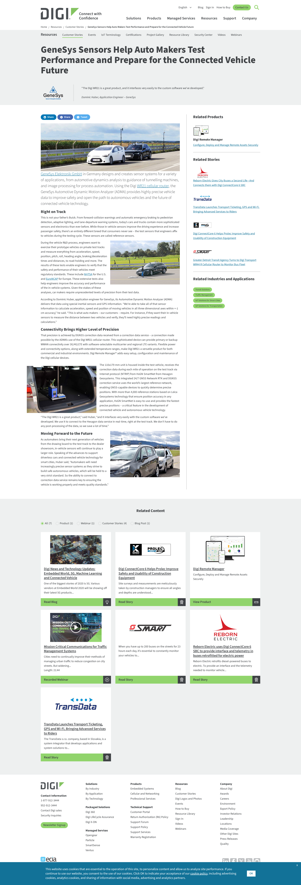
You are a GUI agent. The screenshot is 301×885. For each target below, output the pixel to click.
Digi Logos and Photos (188, 799)
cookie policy (198, 873)
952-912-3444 (49, 805)
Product (66, 523)
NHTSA (88, 274)
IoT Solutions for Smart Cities (207, 300)
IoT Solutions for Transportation (208, 306)
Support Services (140, 832)
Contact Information (53, 796)
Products (154, 18)
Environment (227, 804)
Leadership (226, 819)
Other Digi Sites (229, 834)
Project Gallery (155, 35)
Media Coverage (229, 829)
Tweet (84, 117)
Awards (224, 794)
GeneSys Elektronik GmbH (61, 174)
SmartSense (93, 845)
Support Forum (139, 822)
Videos (222, 35)
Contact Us (241, 7)
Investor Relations (231, 814)
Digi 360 (90, 812)
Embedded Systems (142, 789)
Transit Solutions (202, 289)
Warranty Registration (143, 837)
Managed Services (181, 18)
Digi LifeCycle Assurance (100, 817)
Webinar (87, 523)
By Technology (94, 799)
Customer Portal (140, 812)
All (48, 523)
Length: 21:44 (75, 663)
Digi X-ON (91, 822)
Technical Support (141, 807)
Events (92, 35)
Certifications (133, 35)
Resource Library (179, 35)
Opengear (91, 835)
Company (249, 18)
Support (229, 18)
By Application (94, 794)
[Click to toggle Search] (256, 7)
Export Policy (227, 809)
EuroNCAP (52, 279)
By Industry (92, 789)
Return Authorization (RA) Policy (149, 817)
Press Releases (229, 839)
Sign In (210, 7)
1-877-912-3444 (50, 800)
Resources (209, 18)
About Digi (226, 789)
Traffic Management (204, 295)
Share (50, 117)
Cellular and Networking (144, 794)
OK (251, 873)
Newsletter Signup (54, 825)
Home (44, 27)
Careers (224, 799)
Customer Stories (75, 27)
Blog (200, 7)
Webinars (236, 35)
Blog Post (142, 523)
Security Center (203, 35)
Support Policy (139, 827)
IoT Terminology (111, 35)
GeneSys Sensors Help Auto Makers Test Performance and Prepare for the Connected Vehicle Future (141, 27)
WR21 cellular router (153, 186)
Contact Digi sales (51, 810)
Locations (226, 824)
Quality (224, 844)
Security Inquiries (51, 815)
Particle (90, 840)
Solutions (133, 18)
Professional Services (143, 799)
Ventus (90, 850)
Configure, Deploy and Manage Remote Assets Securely (225, 145)
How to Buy (223, 7)
